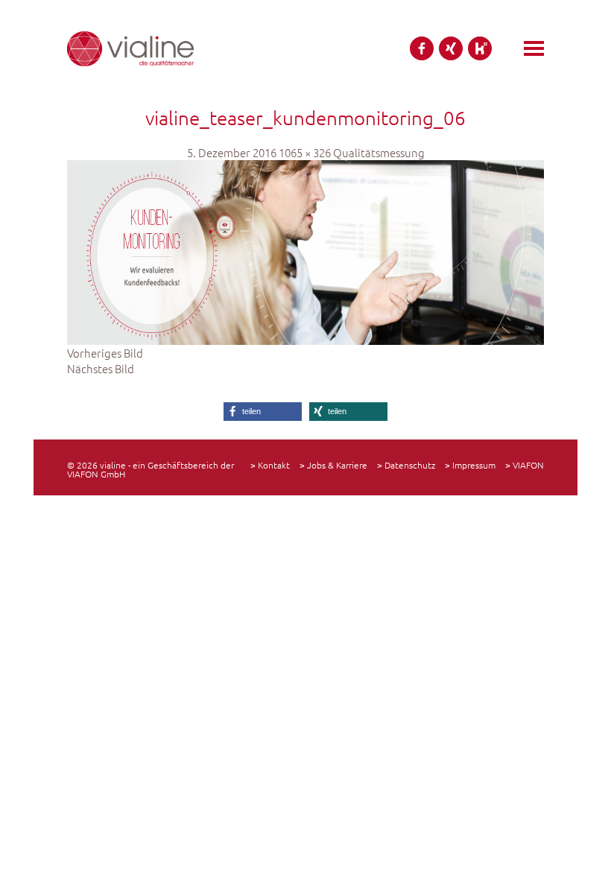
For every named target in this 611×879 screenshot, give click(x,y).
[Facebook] (422, 48)
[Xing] (451, 48)
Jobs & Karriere (337, 465)
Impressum (474, 465)
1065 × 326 (305, 152)
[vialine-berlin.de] (130, 48)
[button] (263, 411)
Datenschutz (409, 465)
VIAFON (528, 465)
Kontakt (274, 465)
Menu (534, 48)
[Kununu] (480, 48)
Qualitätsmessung (379, 152)
